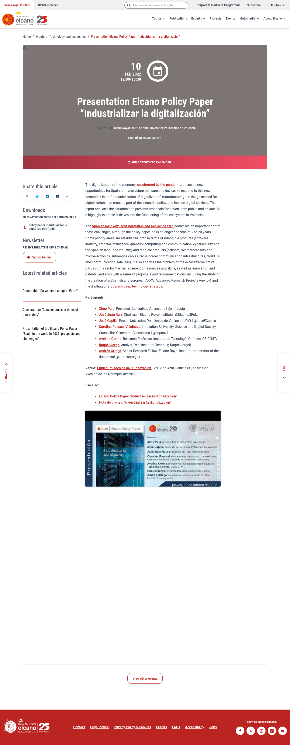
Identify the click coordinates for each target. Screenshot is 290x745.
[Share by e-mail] (57, 196)
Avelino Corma (110, 339)
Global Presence (48, 5)
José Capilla (108, 321)
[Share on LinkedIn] (47, 196)
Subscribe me (41, 257)
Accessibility (194, 727)
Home (27, 37)
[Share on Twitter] (37, 196)
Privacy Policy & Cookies (132, 727)
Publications (178, 18)
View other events (145, 678)
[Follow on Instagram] (261, 731)
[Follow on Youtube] (282, 731)
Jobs (213, 727)
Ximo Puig (106, 309)
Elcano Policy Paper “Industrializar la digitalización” (138, 396)
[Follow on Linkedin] (272, 731)
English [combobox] (276, 5)
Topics (157, 18)
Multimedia (247, 18)
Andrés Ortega (110, 351)
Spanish (132, 226)
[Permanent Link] (67, 196)
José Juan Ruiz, (111, 315)
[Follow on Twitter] (250, 731)
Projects (215, 18)
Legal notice (99, 727)
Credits (161, 727)
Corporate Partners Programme (219, 5)
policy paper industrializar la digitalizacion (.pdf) (48, 226)
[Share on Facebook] (27, 196)
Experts (196, 18)
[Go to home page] (28, 17)
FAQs (176, 727)
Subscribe (254, 5)
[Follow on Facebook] (240, 731)
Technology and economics (67, 37)
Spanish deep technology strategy (136, 286)
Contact (79, 727)
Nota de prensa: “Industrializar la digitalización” (135, 402)
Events (230, 18)
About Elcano (272, 18)
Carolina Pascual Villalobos (119, 327)
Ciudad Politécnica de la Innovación (124, 368)
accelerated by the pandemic (159, 185)
